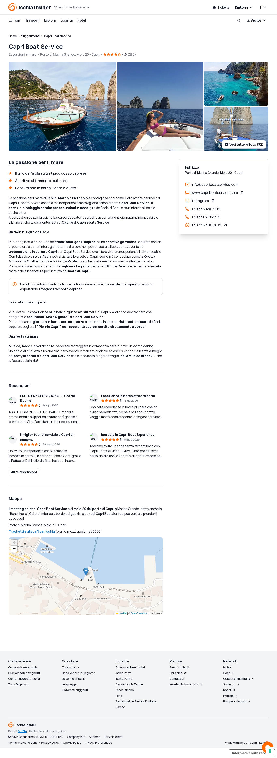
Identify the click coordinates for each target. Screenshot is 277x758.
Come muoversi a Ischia (24, 679)
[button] (85, 572)
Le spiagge (69, 684)
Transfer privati (18, 684)
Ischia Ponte (124, 679)
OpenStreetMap (139, 613)
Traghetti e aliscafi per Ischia (32, 531)
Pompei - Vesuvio (234, 701)
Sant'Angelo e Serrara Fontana (136, 701)
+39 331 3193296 (205, 216)
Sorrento (229, 684)
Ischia (227, 667)
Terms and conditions (23, 742)
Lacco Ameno (125, 690)
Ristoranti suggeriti (75, 690)
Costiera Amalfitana (236, 679)
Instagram (200, 200)
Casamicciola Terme (129, 684)
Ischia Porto (124, 673)
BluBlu (22, 731)
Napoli (227, 690)
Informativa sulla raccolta (252, 753)
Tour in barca (70, 667)
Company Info (76, 737)
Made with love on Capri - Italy (245, 742)
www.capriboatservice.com (214, 192)
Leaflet (122, 613)
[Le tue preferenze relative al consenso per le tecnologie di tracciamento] (270, 751)
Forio (119, 696)
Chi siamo (176, 673)
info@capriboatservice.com (214, 184)
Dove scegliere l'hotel (130, 667)
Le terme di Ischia (73, 679)
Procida (228, 696)
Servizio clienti (179, 667)
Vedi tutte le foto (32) (246, 144)
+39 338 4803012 (205, 208)
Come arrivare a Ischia (23, 667)
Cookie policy (72, 742)
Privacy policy (50, 742)
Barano (120, 707)
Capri (226, 673)
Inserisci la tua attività (184, 684)
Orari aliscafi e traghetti (24, 673)
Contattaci (177, 679)
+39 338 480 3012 (206, 225)
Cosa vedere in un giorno (78, 673)
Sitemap (94, 737)
